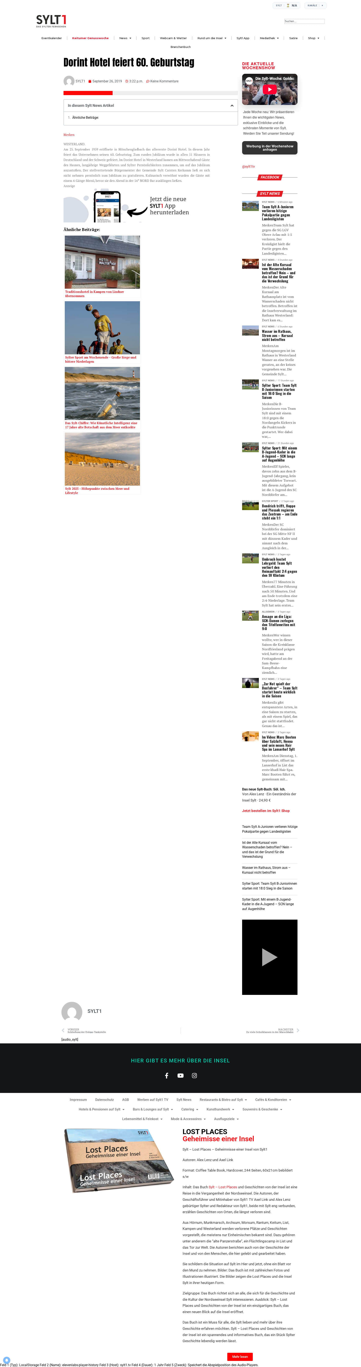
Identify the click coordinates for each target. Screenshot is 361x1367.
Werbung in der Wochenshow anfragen (269, 148)
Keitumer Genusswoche (90, 38)
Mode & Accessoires (186, 1119)
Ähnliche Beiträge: (85, 117)
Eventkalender (51, 38)
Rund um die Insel (209, 38)
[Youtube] (180, 1075)
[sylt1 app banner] (137, 221)
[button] (232, 105)
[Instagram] (194, 1075)
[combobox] (304, 21)
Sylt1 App (243, 38)
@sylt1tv (248, 166)
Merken (69, 135)
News (123, 38)
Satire (293, 38)
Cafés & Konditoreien (271, 1100)
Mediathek (267, 38)
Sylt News (184, 1100)
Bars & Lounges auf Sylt (151, 1109)
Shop (311, 38)
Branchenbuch (180, 47)
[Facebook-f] (166, 1075)
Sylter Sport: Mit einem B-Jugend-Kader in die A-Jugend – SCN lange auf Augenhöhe (268, 904)
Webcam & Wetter (173, 38)
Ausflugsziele (224, 1119)
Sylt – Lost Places (223, 1187)
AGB (125, 1100)
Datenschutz (104, 1100)
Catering (187, 1109)
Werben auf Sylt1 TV (152, 1100)
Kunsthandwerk (218, 1109)
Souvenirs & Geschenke (260, 1109)
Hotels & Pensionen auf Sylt (99, 1109)
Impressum (78, 1100)
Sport (146, 38)
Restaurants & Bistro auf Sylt (221, 1100)
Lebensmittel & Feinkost (140, 1119)
